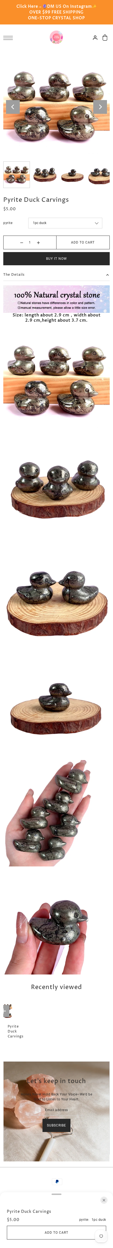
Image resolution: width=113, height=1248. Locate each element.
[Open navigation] (9, 38)
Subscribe (56, 1125)
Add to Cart (83, 242)
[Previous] (13, 107)
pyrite (7, 223)
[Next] (100, 107)
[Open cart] (105, 37)
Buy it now (56, 259)
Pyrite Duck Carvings (16, 1031)
